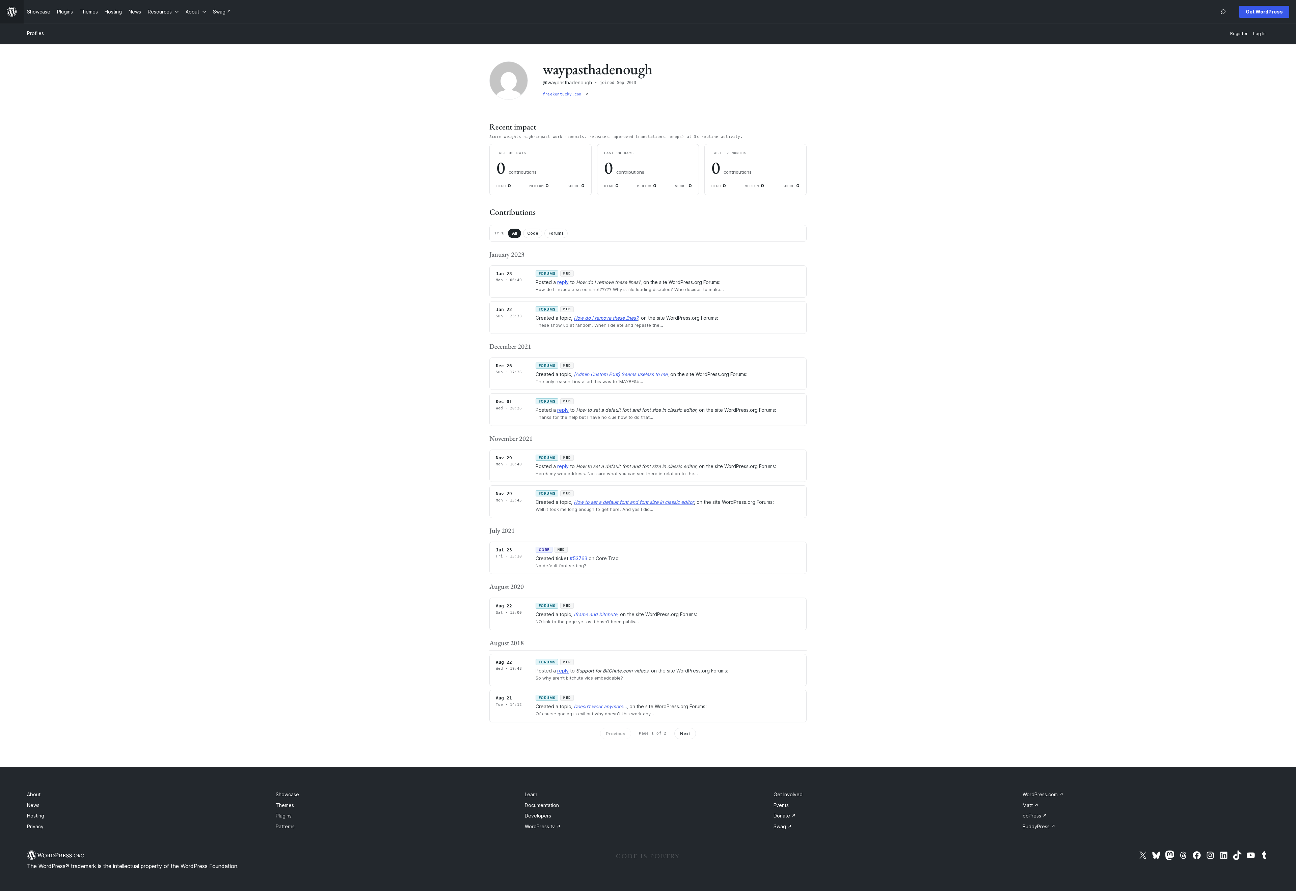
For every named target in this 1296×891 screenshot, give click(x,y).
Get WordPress (1264, 12)
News (33, 805)
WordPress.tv (543, 826)
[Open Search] (1223, 12)
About (33, 794)
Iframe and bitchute (595, 614)
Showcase (287, 794)
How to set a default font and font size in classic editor (634, 502)
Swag (783, 826)
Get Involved (788, 794)
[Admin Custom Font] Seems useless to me (621, 374)
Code (532, 233)
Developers (538, 815)
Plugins (284, 815)
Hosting (35, 815)
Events (781, 805)
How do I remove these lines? (606, 318)
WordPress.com (1043, 794)
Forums (556, 233)
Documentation (542, 805)
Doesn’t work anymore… (600, 706)
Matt (1030, 805)
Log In (1259, 33)
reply (563, 282)
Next (685, 733)
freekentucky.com (563, 94)
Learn (531, 794)
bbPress (1035, 815)
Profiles (35, 33)
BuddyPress (1039, 826)
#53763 (578, 558)
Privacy (35, 826)
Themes (285, 805)
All (514, 233)
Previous (615, 733)
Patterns (285, 826)
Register (1239, 33)
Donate (785, 815)
